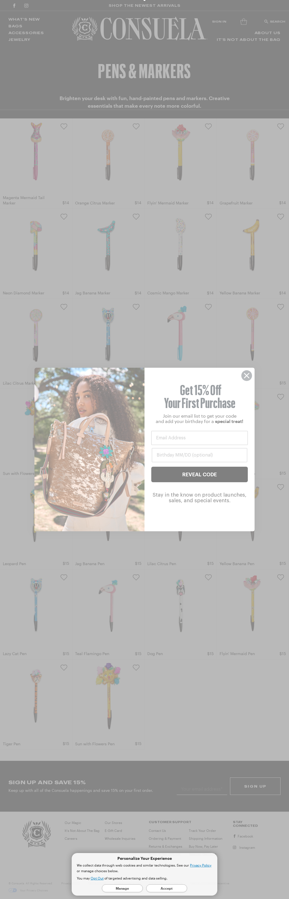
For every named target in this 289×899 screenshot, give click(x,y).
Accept (167, 888)
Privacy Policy (200, 865)
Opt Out (97, 878)
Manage (122, 888)
